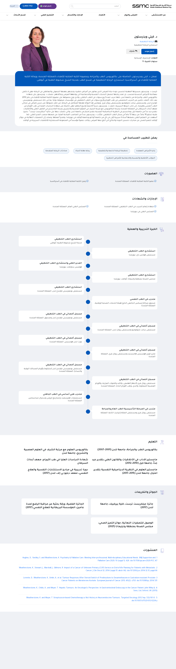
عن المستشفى (159, 15)
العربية (12, 6)
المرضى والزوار (130, 15)
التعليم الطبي (47, 15)
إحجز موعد (46, 6)
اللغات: (154, 58)
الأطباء (102, 15)
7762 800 (28, 6)
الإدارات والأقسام (75, 15)
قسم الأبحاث (20, 15)
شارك (132, 51)
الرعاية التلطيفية (147, 42)
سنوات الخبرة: (150, 62)
